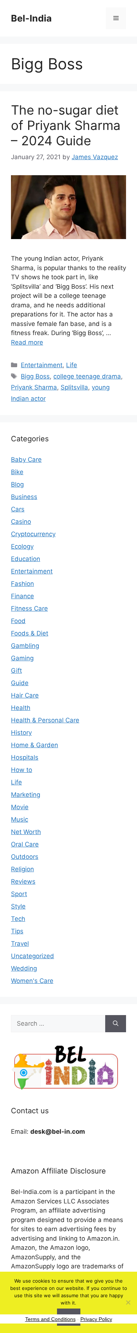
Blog (17, 484)
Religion (22, 869)
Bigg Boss (35, 376)
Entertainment (41, 365)
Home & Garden (34, 745)
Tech (18, 918)
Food (18, 621)
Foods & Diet (29, 633)
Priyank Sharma (34, 387)
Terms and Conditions (50, 1319)
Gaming (22, 658)
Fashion (22, 583)
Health (20, 707)
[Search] (115, 1024)
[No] (128, 1302)
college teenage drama (87, 376)
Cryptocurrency (33, 534)
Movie (19, 807)
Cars (17, 509)
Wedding (24, 968)
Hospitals (24, 757)
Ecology (22, 546)
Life (71, 365)
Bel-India (31, 18)
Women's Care (32, 980)
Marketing (25, 794)
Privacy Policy (96, 1319)
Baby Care (26, 459)
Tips (17, 931)
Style (18, 906)
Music (19, 819)
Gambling (25, 645)
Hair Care (25, 695)
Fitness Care (29, 608)
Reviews (23, 881)
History (21, 732)
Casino (21, 521)
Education (25, 558)
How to (21, 769)
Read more (27, 342)
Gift (16, 670)
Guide (19, 683)
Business (24, 496)
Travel (20, 943)
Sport (19, 894)
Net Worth (26, 831)
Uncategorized (32, 956)
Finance (22, 596)
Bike (17, 472)
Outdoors (24, 856)
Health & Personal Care (45, 720)
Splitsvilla (74, 387)
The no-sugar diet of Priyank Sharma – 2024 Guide (66, 125)
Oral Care (25, 844)
